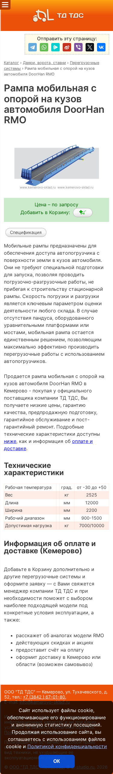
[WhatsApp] (44, 47)
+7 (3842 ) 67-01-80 (44, 696)
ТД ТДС (70, 15)
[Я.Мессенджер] (55, 47)
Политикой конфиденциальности (67, 746)
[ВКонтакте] (101, 47)
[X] (90, 47)
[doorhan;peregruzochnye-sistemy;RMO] (83, 212)
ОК (56, 761)
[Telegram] (32, 47)
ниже (10, 441)
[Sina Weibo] (67, 47)
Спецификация (26, 232)
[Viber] (78, 47)
